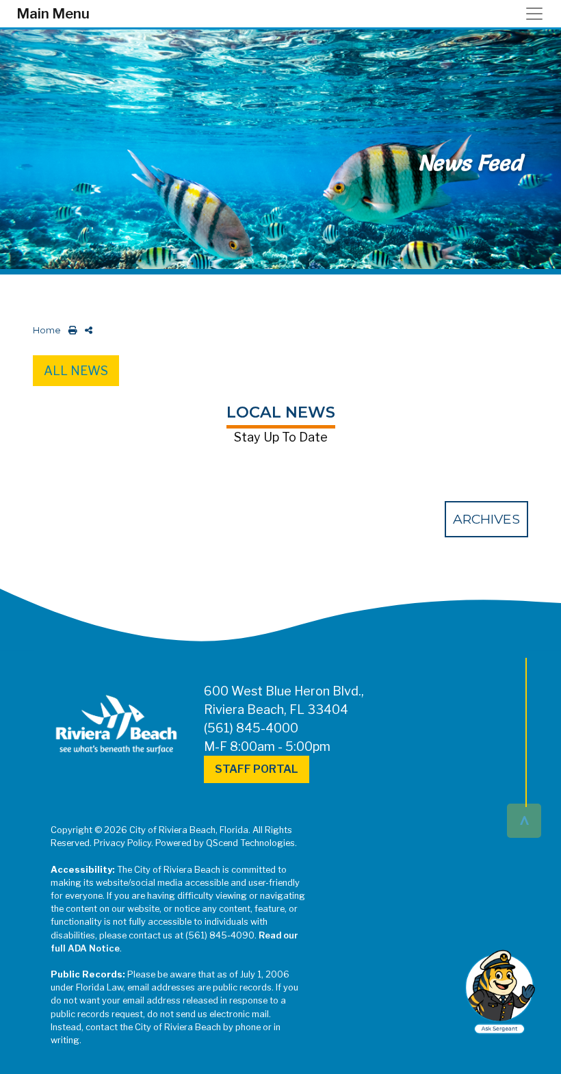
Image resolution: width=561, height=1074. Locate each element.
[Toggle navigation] (538, 14)
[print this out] (70, 330)
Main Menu (53, 13)
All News (76, 370)
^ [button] (524, 819)
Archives (486, 519)
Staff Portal (256, 769)
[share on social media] (85, 330)
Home (47, 330)
